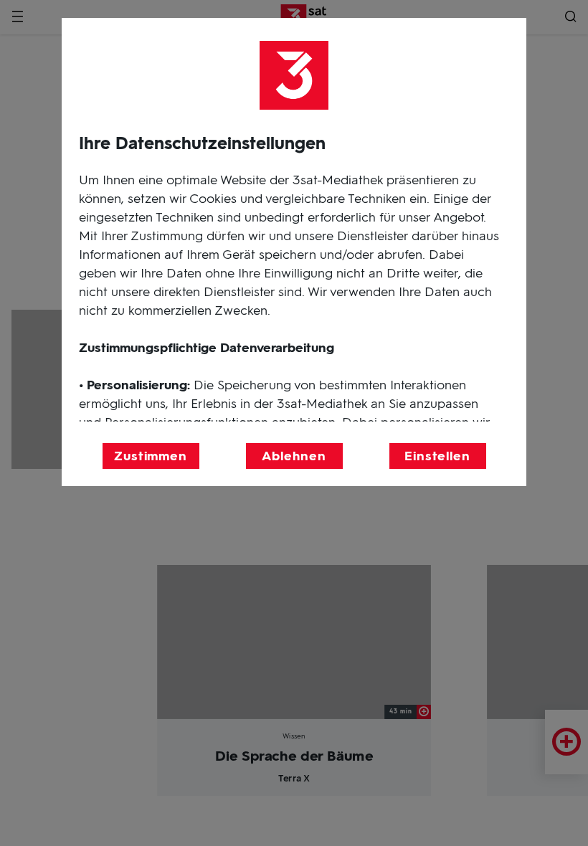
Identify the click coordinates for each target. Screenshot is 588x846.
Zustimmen (150, 456)
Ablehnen (294, 456)
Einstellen (437, 456)
